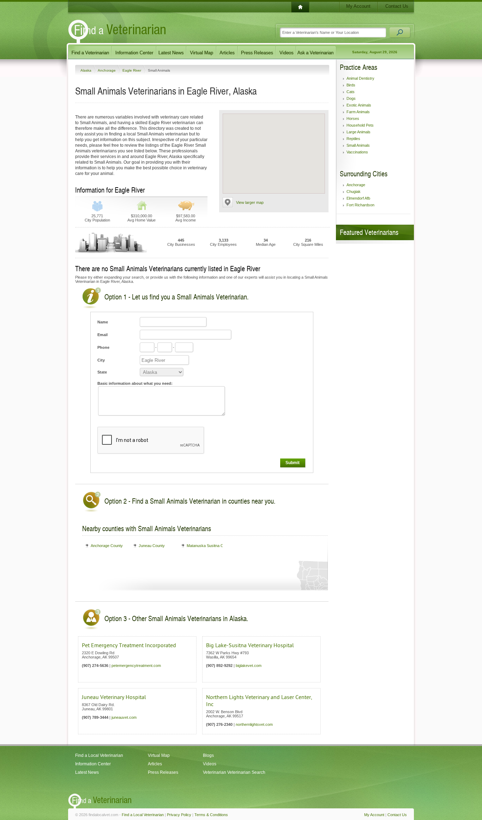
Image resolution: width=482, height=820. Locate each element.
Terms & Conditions (211, 815)
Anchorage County (107, 545)
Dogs (351, 98)
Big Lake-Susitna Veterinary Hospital (250, 645)
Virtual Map (159, 755)
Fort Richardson (360, 205)
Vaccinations (357, 152)
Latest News (87, 772)
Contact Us (396, 6)
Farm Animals (358, 112)
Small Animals (358, 145)
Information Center (93, 763)
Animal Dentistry (360, 78)
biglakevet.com (248, 665)
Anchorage (107, 70)
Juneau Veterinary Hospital (114, 697)
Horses (353, 118)
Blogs (208, 755)
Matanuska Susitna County (210, 545)
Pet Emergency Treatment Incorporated (129, 645)
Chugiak (354, 191)
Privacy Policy (179, 815)
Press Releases (163, 772)
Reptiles (353, 138)
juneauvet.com (124, 717)
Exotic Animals (359, 105)
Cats (351, 92)
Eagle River (132, 70)
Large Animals (358, 132)
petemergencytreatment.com (136, 665)
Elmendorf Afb (358, 198)
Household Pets (360, 125)
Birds (351, 85)
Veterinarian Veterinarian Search (234, 772)
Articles (155, 763)
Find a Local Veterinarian (99, 755)
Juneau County (152, 545)
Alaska (86, 70)
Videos (209, 763)
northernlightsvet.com (254, 724)
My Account (358, 6)
